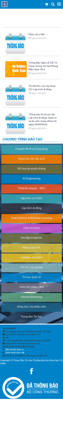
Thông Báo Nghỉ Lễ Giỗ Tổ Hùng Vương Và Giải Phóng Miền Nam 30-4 (43, 66)
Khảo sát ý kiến (37, 34)
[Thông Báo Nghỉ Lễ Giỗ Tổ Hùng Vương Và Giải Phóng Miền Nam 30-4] (16, 69)
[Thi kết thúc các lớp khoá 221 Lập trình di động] (16, 94)
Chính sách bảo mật (14, 352)
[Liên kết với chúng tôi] (31, 371)
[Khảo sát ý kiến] (16, 43)
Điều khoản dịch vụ (14, 349)
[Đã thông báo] (31, 387)
